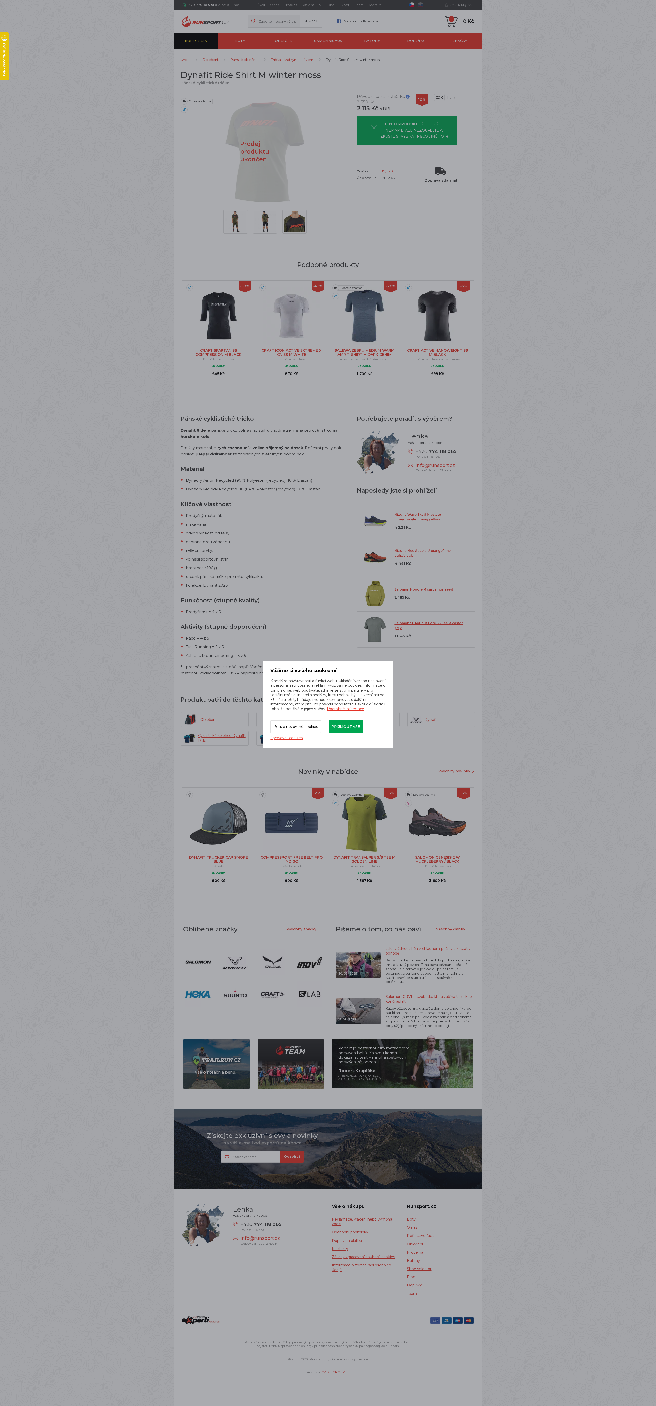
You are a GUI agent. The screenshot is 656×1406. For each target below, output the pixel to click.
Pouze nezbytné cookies (295, 726)
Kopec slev (196, 40)
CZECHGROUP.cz (335, 1372)
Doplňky (416, 40)
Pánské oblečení (244, 59)
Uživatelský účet (462, 5)
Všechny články (450, 929)
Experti (345, 5)
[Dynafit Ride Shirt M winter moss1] (294, 221)
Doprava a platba (347, 1240)
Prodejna (290, 5)
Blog (331, 5)
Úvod (261, 5)
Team (359, 5)
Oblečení (284, 40)
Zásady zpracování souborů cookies (363, 1257)
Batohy (372, 40)
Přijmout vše (345, 726)
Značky (460, 40)
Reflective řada (420, 1235)
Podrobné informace (345, 708)
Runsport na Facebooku (361, 21)
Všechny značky (301, 929)
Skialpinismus (328, 40)
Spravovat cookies (286, 737)
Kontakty (340, 1248)
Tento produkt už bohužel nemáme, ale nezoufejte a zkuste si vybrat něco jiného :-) (414, 130)
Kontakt (375, 5)
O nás (274, 5)
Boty (240, 40)
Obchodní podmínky (350, 1232)
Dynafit (387, 171)
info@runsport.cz (435, 465)
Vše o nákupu (312, 5)
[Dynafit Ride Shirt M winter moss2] (265, 221)
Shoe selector (419, 1268)
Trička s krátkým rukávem (292, 59)
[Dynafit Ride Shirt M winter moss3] (235, 221)
